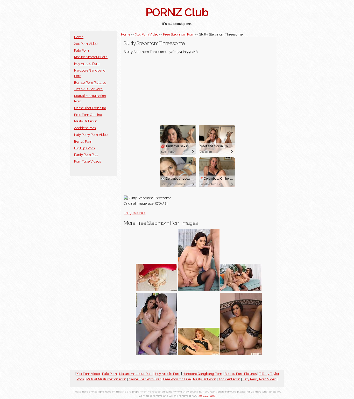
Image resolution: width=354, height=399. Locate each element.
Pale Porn (81, 50)
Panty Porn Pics (86, 155)
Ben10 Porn (83, 141)
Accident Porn (85, 128)
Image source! (134, 213)
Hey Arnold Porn (87, 64)
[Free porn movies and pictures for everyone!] (199, 354)
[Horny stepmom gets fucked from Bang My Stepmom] (199, 290)
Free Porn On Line (88, 115)
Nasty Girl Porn (85, 121)
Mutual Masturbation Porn (106, 379)
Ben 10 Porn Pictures (90, 83)
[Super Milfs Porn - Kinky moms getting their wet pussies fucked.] (156, 290)
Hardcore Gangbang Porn (202, 374)
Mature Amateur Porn (91, 57)
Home (78, 37)
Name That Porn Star (90, 108)
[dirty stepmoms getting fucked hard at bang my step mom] (156, 354)
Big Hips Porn (84, 148)
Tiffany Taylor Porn (88, 89)
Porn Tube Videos (87, 161)
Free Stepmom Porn (178, 34)
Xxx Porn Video (85, 44)
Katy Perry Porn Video (91, 135)
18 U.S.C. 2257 (207, 395)
